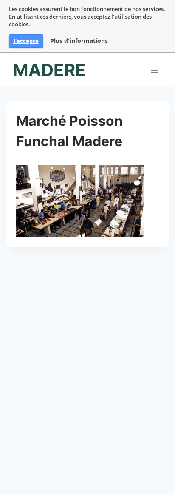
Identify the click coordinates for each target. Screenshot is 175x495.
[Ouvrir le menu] (155, 69)
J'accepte (26, 41)
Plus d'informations (79, 41)
